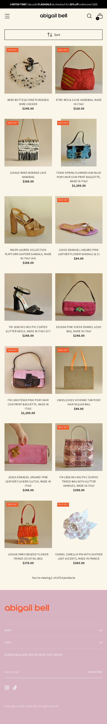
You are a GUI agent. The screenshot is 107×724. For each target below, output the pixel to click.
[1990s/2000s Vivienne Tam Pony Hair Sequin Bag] (79, 370)
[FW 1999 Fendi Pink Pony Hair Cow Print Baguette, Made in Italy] (28, 370)
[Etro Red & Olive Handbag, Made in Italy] (79, 70)
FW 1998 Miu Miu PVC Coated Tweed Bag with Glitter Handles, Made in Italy (78, 481)
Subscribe (95, 672)
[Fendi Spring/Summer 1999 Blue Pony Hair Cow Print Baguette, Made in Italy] (79, 142)
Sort (57, 34)
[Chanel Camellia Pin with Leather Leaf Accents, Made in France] (79, 524)
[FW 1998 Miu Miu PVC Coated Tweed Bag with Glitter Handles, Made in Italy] (79, 447)
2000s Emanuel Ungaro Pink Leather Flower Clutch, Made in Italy (28, 481)
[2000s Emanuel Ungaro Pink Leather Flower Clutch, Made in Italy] (28, 447)
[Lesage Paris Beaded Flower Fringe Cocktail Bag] (28, 524)
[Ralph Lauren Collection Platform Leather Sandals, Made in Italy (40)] (28, 220)
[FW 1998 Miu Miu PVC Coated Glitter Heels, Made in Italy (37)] (28, 297)
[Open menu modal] (7, 16)
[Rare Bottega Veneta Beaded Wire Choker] (28, 70)
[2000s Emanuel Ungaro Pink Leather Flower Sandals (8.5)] (79, 220)
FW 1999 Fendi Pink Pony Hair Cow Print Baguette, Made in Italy (28, 404)
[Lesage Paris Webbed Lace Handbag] (28, 142)
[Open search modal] (89, 16)
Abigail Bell (31, 706)
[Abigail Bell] (53, 16)
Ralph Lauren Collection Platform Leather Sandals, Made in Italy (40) (28, 254)
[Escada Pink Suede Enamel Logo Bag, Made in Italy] (79, 297)
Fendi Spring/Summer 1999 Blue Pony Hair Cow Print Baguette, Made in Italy (78, 177)
